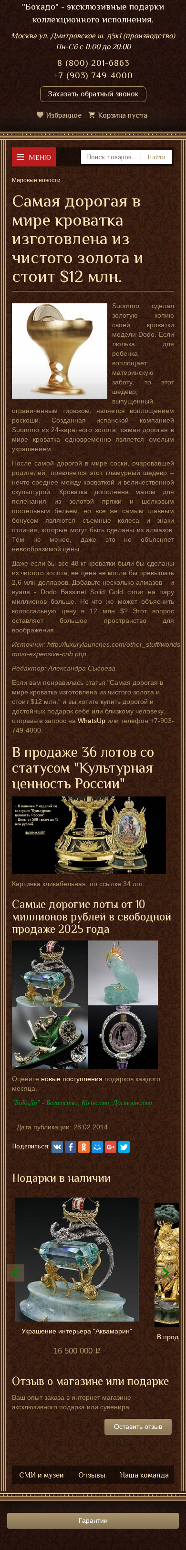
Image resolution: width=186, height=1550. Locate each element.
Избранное (64, 115)
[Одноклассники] (84, 1147)
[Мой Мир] (97, 1147)
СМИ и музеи (41, 1475)
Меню (40, 157)
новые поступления (72, 1079)
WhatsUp (91, 720)
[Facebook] (70, 1147)
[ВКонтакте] (57, 1147)
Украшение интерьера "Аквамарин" (76, 1331)
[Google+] (110, 1147)
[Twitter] (124, 1147)
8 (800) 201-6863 (93, 63)
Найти (156, 157)
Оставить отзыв (138, 1426)
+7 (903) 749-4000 (93, 75)
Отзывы (91, 1475)
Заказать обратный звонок (93, 94)
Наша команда (144, 1475)
